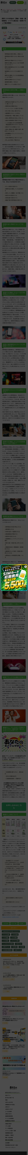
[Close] (25, 566)
